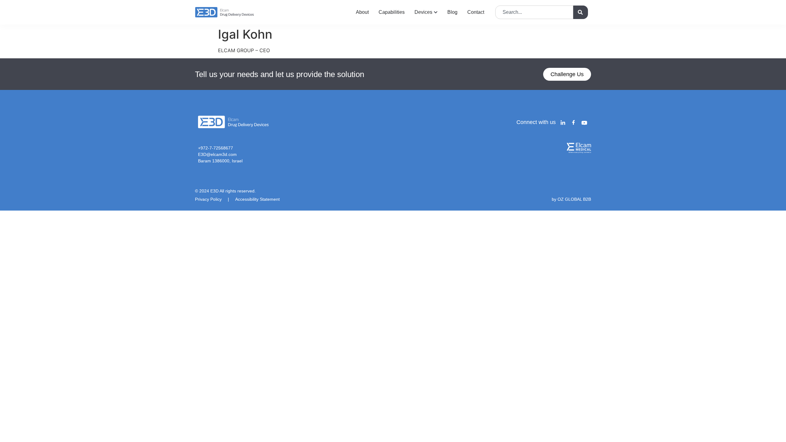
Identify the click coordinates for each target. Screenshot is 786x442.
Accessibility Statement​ (257, 199)
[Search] (580, 12)
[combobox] (534, 12)
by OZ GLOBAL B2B (571, 199)
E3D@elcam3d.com (217, 154)
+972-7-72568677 (215, 147)
